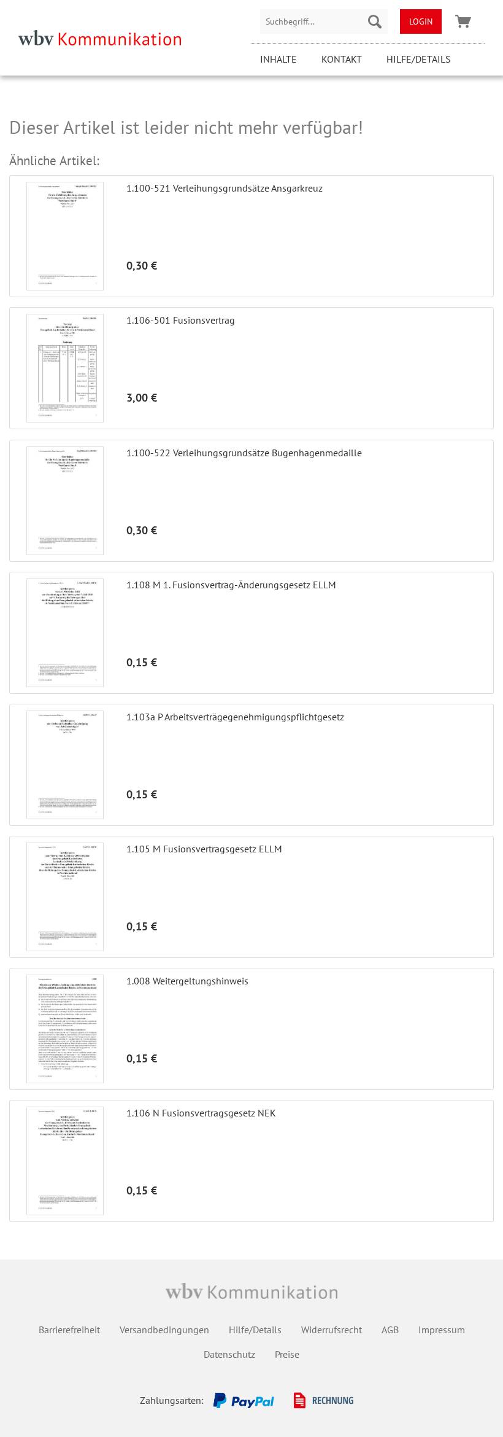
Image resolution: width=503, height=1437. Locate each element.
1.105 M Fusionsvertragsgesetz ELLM (204, 849)
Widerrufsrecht (331, 1329)
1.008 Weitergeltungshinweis (187, 981)
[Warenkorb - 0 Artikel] (463, 21)
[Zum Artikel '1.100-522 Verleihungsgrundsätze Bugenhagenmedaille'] (65, 500)
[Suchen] (375, 21)
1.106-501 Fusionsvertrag (180, 320)
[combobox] (324, 21)
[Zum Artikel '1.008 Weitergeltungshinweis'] (65, 1029)
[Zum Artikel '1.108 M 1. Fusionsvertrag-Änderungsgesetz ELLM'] (65, 632)
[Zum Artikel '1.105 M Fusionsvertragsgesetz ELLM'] (65, 897)
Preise (287, 1354)
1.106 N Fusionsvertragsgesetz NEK (201, 1113)
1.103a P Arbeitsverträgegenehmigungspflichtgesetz (235, 717)
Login (420, 21)
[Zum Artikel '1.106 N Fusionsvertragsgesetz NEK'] (65, 1161)
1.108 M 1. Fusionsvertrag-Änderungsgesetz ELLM (231, 584)
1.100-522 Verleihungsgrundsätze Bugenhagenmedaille (244, 452)
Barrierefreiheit (69, 1329)
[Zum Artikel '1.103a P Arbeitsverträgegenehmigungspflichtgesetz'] (65, 765)
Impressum (441, 1329)
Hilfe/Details (418, 59)
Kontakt (341, 59)
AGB (390, 1329)
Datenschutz (229, 1354)
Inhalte (278, 59)
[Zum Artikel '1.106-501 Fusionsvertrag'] (65, 368)
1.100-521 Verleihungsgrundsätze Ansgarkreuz (224, 188)
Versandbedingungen (164, 1329)
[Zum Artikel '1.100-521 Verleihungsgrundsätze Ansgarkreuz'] (65, 236)
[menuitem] (324, 21)
